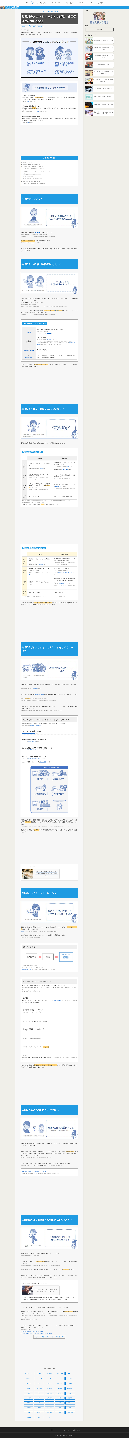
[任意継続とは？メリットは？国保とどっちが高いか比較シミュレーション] (40, 1285)
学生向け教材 (56, 3)
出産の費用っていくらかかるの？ (34, 749)
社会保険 (56, 310)
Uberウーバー (28, 1373)
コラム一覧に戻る (45, 11)
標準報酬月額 (57, 1000)
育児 (29, 1412)
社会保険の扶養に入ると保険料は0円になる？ (34, 1171)
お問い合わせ (54, 11)
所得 (60, 1398)
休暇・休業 (60, 1383)
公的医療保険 (35, 688)
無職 (60, 1403)
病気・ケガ (70, 1403)
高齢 (49, 1417)
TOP (26, 3)
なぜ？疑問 (49, 1373)
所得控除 (70, 1398)
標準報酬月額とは (26, 969)
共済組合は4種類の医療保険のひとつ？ (33, 164)
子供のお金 (60, 1393)
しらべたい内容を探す (39, 3)
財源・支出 (49, 1412)
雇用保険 (29, 1417)
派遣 (49, 1403)
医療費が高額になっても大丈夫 (35, 758)
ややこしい (24, 26)
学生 (70, 1393)
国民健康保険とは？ (63, 583)
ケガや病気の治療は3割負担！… (28, 733)
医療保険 (40, 26)
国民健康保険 (28, 357)
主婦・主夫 (28, 1383)
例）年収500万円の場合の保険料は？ (34, 178)
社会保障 (49, 1407)
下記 (28, 101)
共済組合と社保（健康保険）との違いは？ (33, 166)
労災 (39, 1393)
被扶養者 (32, 242)
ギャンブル (39, 1378)
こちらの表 (43, 762)
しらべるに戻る (40, 1337)
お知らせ (101, 3)
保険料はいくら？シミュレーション (32, 174)
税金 (60, 1407)
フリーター (60, 1378)
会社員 (70, 1383)
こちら (67, 466)
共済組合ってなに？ (28, 162)
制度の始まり (70, 1388)
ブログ (70, 1378)
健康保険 (32, 26)
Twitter (99, 29)
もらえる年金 (60, 1373)
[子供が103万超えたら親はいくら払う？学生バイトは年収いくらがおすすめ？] (40, 868)
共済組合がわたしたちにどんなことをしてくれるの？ (36, 172)
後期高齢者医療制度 (29, 350)
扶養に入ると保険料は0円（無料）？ (32, 181)
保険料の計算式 (29, 176)
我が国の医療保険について (35, 725)
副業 (29, 1393)
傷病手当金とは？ (32, 741)
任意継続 (41, 468)
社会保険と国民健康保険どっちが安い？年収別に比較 (32, 1331)
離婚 (39, 1417)
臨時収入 (39, 1412)
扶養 (39, 1403)
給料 (70, 1407)
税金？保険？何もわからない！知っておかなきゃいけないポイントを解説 (36, 1333)
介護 (39, 1383)
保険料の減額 (39, 1388)
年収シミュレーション (86, 3)
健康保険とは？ (59, 486)
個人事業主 (49, 1388)
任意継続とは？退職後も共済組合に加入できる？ (35, 183)
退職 (60, 1412)
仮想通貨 (49, 1383)
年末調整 (29, 1398)
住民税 (28, 1388)
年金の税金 (49, 1398)
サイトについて (64, 1430)
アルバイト (28, 1378)
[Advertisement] (49, 142)
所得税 (28, 1403)
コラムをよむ (70, 3)
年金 (39, 1398)
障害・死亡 (70, 1412)
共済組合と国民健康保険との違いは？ (34, 168)
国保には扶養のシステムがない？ (65, 572)
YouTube (39, 1373)
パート (49, 1378)
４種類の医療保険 (39, 694)
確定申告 (29, 1407)
